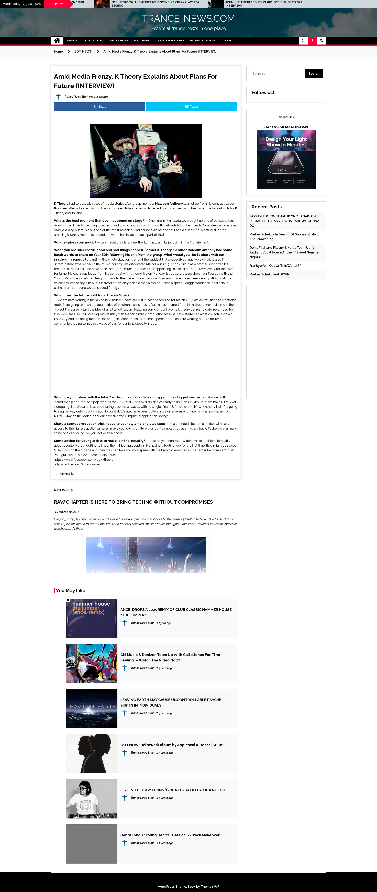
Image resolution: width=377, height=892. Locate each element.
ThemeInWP (210, 886)
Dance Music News (171, 40)
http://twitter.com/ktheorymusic (78, 464)
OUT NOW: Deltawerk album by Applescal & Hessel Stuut (171, 745)
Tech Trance (92, 40)
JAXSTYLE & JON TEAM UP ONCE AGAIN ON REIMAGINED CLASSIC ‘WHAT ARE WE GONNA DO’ (284, 221)
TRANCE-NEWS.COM (188, 18)
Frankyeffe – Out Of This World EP (275, 266)
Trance (71, 40)
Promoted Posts (202, 40)
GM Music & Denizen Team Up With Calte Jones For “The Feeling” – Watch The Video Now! (170, 657)
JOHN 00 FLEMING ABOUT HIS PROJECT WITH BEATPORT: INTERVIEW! (201, 4)
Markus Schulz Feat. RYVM (270, 274)
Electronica (143, 40)
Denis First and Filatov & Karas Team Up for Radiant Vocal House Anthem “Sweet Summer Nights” (285, 252)
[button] (303, 41)
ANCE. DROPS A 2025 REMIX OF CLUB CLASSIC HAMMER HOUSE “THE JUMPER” (176, 612)
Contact (227, 40)
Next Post (61, 490)
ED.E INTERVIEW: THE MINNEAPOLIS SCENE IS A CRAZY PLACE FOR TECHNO (92, 4)
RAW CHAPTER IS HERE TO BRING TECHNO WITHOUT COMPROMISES (133, 502)
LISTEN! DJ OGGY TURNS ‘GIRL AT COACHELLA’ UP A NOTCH (172, 790)
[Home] (57, 41)
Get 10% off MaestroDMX (286, 127)
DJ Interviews (118, 40)
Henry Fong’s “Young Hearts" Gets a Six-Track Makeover (170, 835)
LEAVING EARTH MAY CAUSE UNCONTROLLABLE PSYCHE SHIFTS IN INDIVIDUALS (170, 702)
